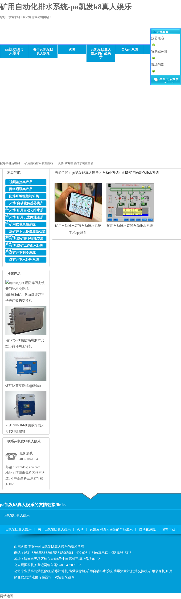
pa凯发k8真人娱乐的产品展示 (111, 529)
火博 (80, 529)
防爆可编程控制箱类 (24, 196)
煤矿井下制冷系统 (22, 252)
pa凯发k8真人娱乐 (14, 51)
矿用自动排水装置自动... (40, 163)
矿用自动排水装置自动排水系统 (130, 226)
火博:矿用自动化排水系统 (140, 173)
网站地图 (6, 596)
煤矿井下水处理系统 (24, 259)
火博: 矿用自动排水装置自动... (76, 163)
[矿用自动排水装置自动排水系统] (130, 221)
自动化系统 (110, 173)
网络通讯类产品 (20, 189)
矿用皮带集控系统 (22, 224)
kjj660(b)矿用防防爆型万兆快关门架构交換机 (24, 297)
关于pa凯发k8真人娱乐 (54, 529)
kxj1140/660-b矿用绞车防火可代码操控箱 (25, 428)
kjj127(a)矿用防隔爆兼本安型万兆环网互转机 (24, 343)
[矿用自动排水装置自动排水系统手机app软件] (78, 221)
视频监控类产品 (20, 182)
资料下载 (168, 529)
